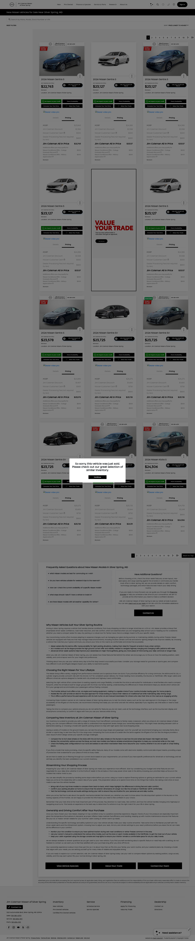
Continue (97, 477)
